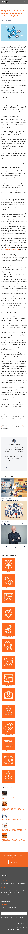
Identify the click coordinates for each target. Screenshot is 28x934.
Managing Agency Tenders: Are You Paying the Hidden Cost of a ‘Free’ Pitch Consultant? (14, 830)
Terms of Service (4, 918)
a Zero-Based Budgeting (10, 249)
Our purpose (8, 571)
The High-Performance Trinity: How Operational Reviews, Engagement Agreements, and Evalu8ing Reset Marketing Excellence (13, 808)
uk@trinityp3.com (6, 901)
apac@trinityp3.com (6, 894)
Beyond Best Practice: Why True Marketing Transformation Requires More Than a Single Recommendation (13, 840)
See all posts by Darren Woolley (14, 467)
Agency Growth (8, 701)
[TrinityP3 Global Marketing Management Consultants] (4, 1)
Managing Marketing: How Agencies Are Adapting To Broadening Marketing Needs (13, 547)
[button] (24, 1)
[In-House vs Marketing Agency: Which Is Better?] (14, 487)
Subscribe (19, 927)
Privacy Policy (22, 917)
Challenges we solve (8, 685)
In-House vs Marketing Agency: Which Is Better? (13, 500)
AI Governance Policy (15, 929)
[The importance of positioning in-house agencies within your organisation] (14, 510)
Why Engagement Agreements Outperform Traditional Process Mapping (13, 820)
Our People (8, 783)
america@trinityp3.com (7, 884)
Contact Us (14, 913)
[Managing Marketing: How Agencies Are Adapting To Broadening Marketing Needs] (14, 534)
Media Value (8, 750)
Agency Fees (8, 587)
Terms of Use (13, 927)
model (17, 249)
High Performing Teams (8, 620)
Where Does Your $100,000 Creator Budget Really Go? (13, 798)
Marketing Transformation (8, 734)
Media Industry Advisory (8, 636)
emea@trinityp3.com (6, 909)
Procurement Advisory (8, 652)
